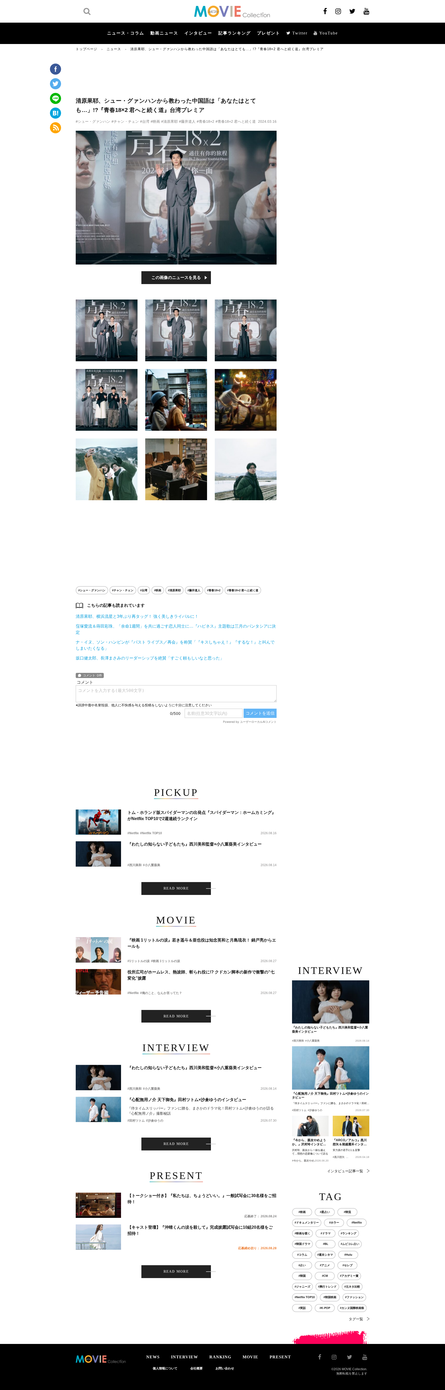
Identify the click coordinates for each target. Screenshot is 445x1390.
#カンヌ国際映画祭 (352, 1307)
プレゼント (268, 33)
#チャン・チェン (125, 121)
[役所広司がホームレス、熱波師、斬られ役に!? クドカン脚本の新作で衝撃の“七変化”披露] (98, 982)
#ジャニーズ (302, 1286)
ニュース (114, 49)
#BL (325, 1243)
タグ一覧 (356, 1319)
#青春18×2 (205, 121)
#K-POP (325, 1307)
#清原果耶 (169, 121)
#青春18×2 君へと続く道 (236, 121)
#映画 (155, 121)
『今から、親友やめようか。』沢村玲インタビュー (309, 1142)
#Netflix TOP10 (151, 833)
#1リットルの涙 (138, 961)
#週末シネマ (325, 1254)
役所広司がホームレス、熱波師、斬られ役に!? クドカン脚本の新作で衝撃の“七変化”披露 (201, 975)
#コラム (302, 1254)
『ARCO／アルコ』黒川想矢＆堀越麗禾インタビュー (350, 1142)
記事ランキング (234, 33)
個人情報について (165, 1368)
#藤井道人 (187, 121)
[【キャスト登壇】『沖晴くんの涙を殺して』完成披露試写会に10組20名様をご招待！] (98, 1237)
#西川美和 (134, 865)
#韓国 (302, 1275)
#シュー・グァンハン (93, 121)
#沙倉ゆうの (154, 1120)
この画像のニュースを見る (176, 277)
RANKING (220, 1357)
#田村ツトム (136, 1120)
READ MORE (176, 888)
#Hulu (348, 1254)
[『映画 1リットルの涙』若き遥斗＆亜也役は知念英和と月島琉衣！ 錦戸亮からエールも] (98, 950)
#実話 (302, 1307)
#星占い (325, 1211)
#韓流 (347, 1211)
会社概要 (196, 1368)
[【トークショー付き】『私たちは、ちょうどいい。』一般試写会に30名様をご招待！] (98, 1205)
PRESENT (280, 1357)
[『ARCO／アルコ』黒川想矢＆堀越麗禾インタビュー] (351, 1126)
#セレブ (348, 1265)
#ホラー (334, 1222)
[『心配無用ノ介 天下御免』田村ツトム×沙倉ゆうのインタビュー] (98, 1109)
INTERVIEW (184, 1357)
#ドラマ (326, 1233)
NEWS (153, 1357)
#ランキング (348, 1233)
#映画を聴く (302, 1233)
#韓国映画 (329, 1297)
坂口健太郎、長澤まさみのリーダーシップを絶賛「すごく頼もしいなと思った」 (150, 658)
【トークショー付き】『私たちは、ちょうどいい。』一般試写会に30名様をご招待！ (201, 1198)
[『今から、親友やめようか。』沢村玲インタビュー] (310, 1126)
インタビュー (198, 33)
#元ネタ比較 (352, 1286)
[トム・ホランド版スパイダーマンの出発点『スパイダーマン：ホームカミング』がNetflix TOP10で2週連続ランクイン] (98, 822)
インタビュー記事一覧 (345, 1171)
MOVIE (250, 1357)
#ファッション (354, 1297)
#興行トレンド (327, 1286)
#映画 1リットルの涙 (165, 961)
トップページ (86, 49)
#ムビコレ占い (350, 1243)
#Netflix (133, 833)
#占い (302, 1265)
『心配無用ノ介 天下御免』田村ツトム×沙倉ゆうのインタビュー (186, 1099)
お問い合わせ (225, 1368)
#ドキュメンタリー (307, 1222)
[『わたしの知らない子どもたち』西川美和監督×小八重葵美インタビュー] (98, 854)
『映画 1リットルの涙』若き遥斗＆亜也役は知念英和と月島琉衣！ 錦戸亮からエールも (201, 943)
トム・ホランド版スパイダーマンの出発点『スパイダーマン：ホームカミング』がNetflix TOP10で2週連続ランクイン (201, 815)
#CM (325, 1275)
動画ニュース (164, 33)
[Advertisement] (176, 73)
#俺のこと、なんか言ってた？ (161, 993)
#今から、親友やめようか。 (308, 1160)
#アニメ (325, 1265)
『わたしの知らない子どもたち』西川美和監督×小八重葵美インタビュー (194, 844)
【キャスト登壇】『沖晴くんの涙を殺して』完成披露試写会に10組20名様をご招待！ (200, 1230)
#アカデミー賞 (349, 1275)
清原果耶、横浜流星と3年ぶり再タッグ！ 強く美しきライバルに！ (137, 616)
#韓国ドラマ (302, 1243)
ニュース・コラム (125, 33)
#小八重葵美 (151, 865)
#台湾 (144, 121)
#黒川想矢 (339, 1157)
